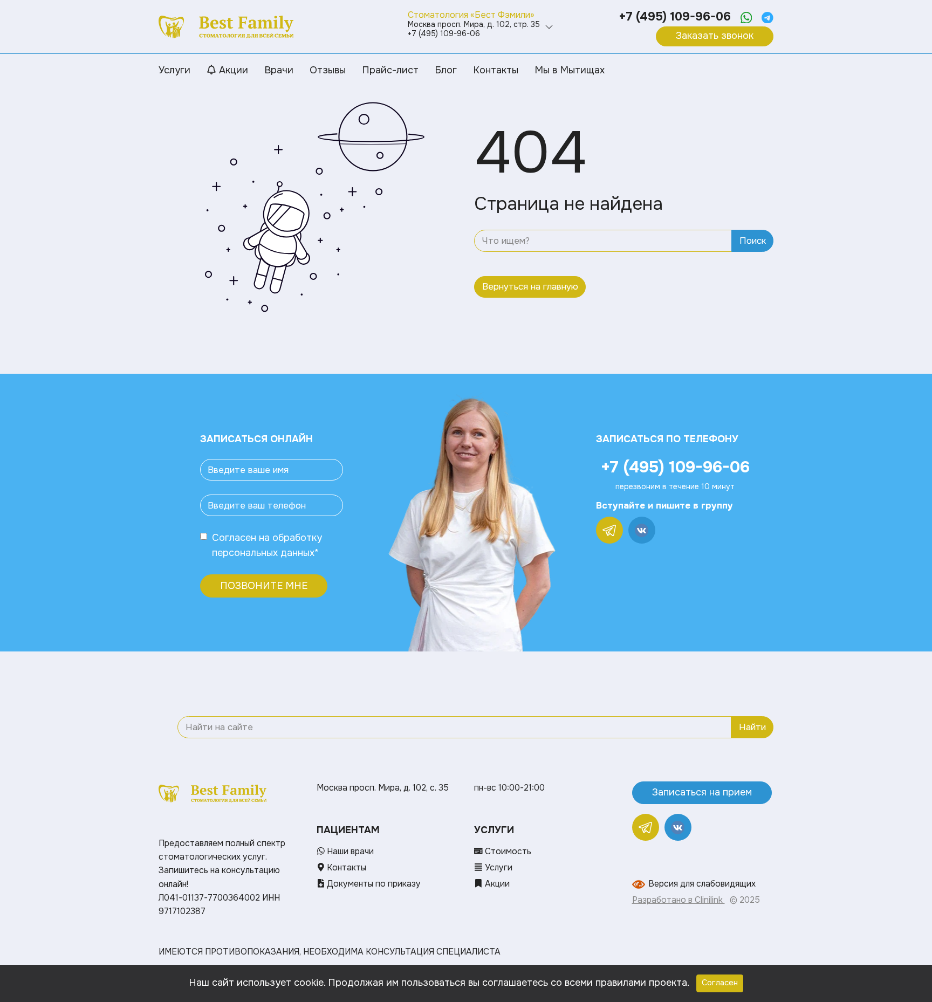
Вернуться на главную (530, 286)
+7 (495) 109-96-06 (675, 16)
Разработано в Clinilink (678, 900)
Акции (496, 884)
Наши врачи (349, 851)
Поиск (752, 240)
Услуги (497, 867)
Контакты (345, 867)
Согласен (234, 538)
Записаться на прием (702, 792)
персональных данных (263, 553)
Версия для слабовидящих (702, 884)
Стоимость (507, 851)
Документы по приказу (373, 884)
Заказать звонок (714, 36)
